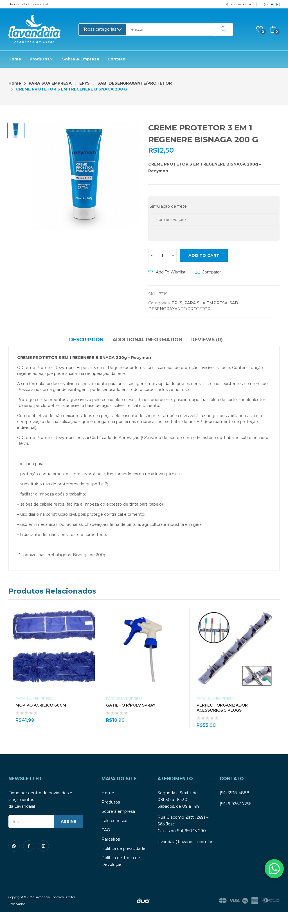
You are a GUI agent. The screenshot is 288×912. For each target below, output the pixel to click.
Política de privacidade (123, 848)
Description (86, 339)
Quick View (92, 613)
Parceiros (111, 839)
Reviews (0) (207, 339)
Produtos (111, 802)
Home (108, 792)
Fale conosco (114, 820)
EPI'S (177, 302)
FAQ (106, 829)
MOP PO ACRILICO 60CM (40, 705)
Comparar (211, 272)
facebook (270, 4)
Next (275, 668)
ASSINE (68, 821)
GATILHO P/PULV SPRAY (130, 705)
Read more (92, 717)
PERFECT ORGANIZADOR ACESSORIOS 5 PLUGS (222, 708)
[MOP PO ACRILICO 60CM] (54, 649)
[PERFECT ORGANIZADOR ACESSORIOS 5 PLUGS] (235, 649)
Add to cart (203, 255)
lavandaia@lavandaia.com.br (185, 841)
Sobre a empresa (118, 811)
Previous (12, 668)
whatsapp (264, 4)
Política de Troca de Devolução (121, 861)
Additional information (147, 339)
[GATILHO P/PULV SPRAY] (144, 649)
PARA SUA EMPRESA (206, 302)
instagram (277, 4)
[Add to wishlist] (92, 626)
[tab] (86, 340)
